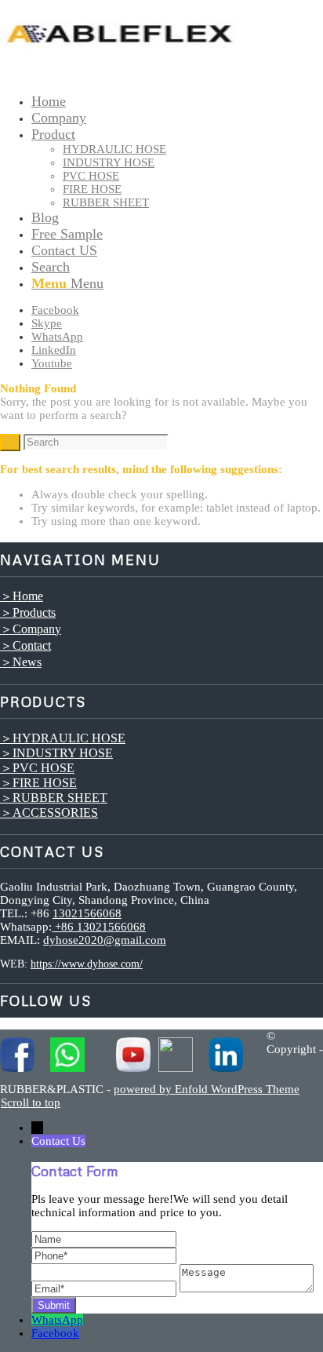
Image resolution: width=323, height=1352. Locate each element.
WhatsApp (57, 1320)
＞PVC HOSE (37, 767)
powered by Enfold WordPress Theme (206, 1089)
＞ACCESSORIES (49, 812)
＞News (21, 662)
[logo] (117, 74)
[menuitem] (177, 101)
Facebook (55, 1333)
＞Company (30, 629)
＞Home (21, 596)
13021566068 (87, 913)
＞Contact (25, 645)
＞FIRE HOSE (38, 782)
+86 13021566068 (99, 926)
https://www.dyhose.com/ (87, 964)
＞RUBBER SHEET (53, 797)
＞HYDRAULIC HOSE (62, 738)
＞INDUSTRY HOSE (56, 753)
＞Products (28, 612)
